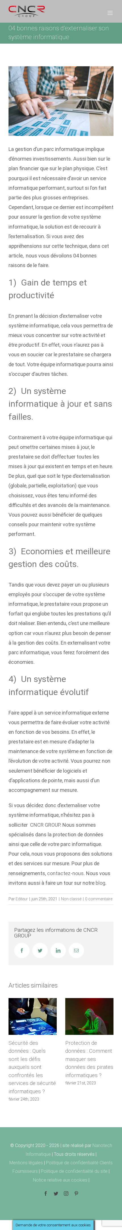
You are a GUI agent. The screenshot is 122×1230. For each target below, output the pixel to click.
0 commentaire (98, 899)
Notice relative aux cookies (61, 1180)
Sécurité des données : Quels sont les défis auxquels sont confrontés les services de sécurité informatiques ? (32, 1067)
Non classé (71, 899)
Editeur (22, 899)
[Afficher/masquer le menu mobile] (110, 13)
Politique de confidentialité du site (75, 1171)
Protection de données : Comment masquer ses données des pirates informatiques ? (89, 1059)
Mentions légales (26, 1162)
